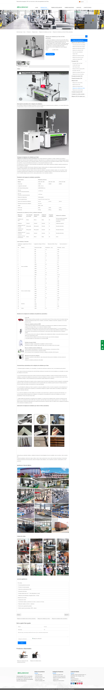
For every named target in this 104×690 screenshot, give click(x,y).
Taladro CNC (75, 53)
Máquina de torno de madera (78, 74)
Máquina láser (75, 80)
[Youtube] (77, 683)
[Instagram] (79, 683)
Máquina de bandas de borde (78, 55)
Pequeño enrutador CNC (40, 680)
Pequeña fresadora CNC (77, 78)
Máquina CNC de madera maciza (79, 96)
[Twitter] (75, 683)
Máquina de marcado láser (78, 89)
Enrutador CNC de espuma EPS (59, 676)
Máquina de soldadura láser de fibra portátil (36, 660)
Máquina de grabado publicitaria (59, 677)
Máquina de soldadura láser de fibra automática (26, 618)
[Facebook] (71, 683)
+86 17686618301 (79, 681)
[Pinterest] (81, 683)
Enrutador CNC (75, 61)
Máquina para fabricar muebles (78, 42)
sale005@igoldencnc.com (75, 680)
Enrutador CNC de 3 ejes (40, 677)
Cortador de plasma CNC (77, 91)
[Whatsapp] (102, 342)
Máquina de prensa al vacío (78, 57)
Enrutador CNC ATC (76, 70)
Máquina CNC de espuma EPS (78, 68)
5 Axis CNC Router (38, 674)
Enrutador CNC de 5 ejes (77, 63)
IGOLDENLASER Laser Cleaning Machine (66, 689)
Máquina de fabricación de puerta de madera (80, 48)
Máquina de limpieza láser (78, 86)
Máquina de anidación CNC (78, 50)
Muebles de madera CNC (58, 674)
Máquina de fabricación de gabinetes (80, 46)
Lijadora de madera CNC (77, 59)
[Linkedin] (73, 683)
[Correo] (102, 345)
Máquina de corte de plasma (58, 680)
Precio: (47, 49)
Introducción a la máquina (23, 66)
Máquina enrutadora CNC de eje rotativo (80, 72)
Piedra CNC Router (38, 679)
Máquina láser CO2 (76, 84)
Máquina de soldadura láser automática (59, 618)
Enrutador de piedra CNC (77, 76)
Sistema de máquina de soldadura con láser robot (23, 660)
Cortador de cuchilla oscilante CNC (79, 94)
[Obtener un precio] (102, 348)
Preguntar (51, 54)
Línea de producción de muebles (79, 44)
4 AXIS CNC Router (76, 65)
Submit (22, 642)
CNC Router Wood (76, 66)
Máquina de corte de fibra (77, 82)
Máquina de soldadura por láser (44, 618)
